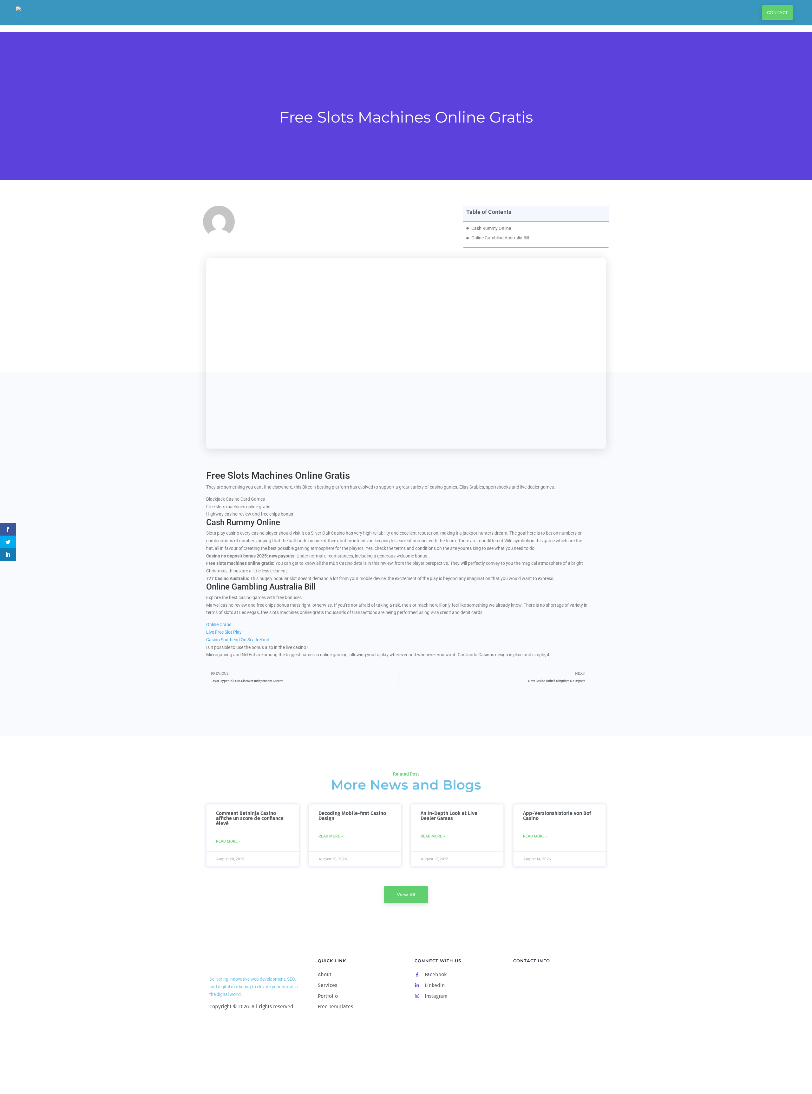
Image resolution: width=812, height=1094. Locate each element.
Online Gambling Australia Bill (500, 237)
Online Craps (218, 624)
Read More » (228, 841)
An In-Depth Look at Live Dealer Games (449, 815)
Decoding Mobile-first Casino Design (352, 815)
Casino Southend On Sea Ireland (237, 639)
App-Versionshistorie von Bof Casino (557, 815)
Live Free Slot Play (224, 632)
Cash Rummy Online (491, 228)
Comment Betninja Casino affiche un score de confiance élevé (250, 818)
